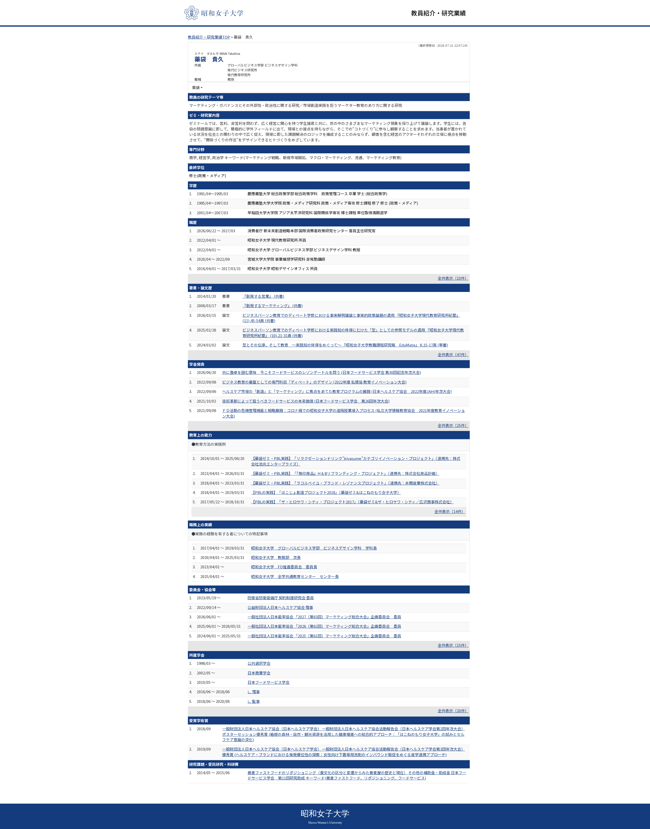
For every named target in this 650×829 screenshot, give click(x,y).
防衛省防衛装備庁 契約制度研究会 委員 (281, 597)
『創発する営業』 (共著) (263, 296)
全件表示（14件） (449, 511)
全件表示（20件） (453, 710)
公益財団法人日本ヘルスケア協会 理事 (280, 607)
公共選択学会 (259, 663)
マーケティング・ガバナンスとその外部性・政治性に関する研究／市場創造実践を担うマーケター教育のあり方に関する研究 (295, 105)
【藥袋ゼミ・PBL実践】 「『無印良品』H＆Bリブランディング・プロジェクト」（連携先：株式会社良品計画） (345, 473)
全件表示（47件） (453, 354)
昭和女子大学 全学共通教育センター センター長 (295, 576)
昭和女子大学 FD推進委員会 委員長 (284, 566)
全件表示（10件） (453, 278)
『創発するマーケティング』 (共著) (272, 305)
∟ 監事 (254, 701)
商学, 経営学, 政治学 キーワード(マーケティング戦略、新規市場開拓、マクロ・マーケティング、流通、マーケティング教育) (295, 157)
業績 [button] (196, 87)
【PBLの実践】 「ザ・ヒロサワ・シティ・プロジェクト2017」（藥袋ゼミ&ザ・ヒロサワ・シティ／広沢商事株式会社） (352, 501)
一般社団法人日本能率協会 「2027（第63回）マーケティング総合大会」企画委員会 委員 (324, 616)
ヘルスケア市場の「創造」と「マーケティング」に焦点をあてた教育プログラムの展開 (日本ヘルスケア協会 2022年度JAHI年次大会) (337, 391)
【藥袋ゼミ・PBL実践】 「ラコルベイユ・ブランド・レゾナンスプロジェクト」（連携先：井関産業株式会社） (345, 483)
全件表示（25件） (453, 425)
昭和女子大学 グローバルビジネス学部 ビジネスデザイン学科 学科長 (314, 548)
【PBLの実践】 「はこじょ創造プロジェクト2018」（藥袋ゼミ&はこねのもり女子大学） (326, 492)
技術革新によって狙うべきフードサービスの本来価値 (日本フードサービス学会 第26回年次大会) (305, 401)
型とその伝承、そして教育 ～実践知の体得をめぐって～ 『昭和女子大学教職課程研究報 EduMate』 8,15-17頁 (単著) (345, 344)
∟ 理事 (254, 691)
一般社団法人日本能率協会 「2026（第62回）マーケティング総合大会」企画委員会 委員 (324, 626)
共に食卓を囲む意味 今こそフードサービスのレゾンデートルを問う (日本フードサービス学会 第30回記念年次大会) (321, 372)
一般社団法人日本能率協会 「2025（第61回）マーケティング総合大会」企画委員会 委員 (324, 635)
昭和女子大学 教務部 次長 (276, 557)
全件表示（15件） (453, 645)
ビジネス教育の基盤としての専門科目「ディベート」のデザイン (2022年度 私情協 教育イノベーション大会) (314, 382)
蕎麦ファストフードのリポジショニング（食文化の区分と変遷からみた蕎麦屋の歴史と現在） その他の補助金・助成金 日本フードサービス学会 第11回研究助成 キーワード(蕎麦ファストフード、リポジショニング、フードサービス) (357, 775)
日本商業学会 (259, 672)
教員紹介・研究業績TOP (209, 37)
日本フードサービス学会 (268, 682)
